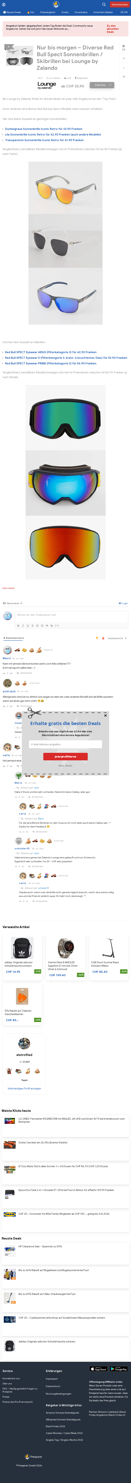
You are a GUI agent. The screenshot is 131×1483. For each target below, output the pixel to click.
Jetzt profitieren (65, 756)
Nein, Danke (65, 765)
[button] (65, 723)
